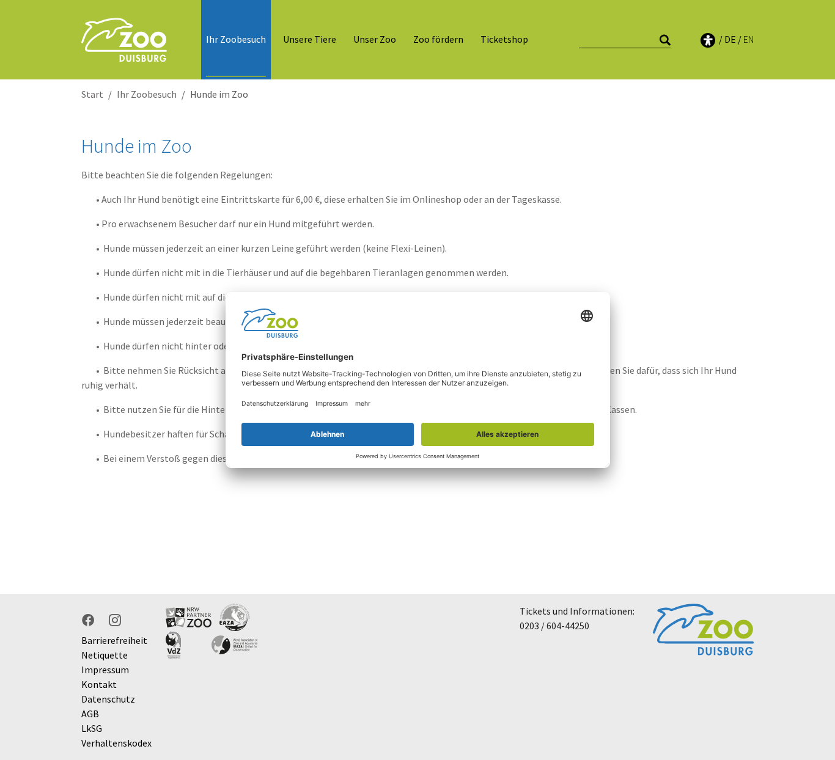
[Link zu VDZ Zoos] (189, 645)
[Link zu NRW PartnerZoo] (189, 617)
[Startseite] (124, 39)
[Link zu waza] (234, 645)
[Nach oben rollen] (808, 650)
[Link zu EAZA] (234, 617)
